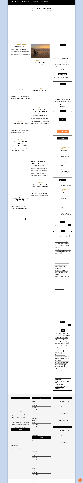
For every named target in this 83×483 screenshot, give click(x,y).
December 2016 (35, 424)
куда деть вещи (58, 268)
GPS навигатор (65, 237)
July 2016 (33, 428)
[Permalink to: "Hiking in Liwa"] (40, 51)
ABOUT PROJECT (15, 1)
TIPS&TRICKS (35, 1)
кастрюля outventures (59, 266)
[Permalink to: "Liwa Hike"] (20, 79)
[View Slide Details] (62, 306)
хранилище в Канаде (59, 288)
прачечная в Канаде (59, 278)
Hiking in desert (58, 239)
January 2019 (34, 418)
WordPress (51, 480)
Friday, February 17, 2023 (22, 91)
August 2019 (34, 414)
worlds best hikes (58, 249)
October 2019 (34, 411)
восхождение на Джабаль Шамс (61, 262)
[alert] (20, 448)
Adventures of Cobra (41, 8)
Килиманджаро (67, 251)
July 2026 (33, 401)
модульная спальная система (61, 272)
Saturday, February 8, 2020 (42, 165)
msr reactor (65, 241)
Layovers (40, 88)
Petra (56, 245)
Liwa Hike (20, 90)
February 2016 (34, 431)
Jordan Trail (65, 239)
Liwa (60, 241)
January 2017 (34, 422)
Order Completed (45, 1)
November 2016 (35, 426)
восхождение (58, 260)
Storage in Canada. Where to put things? (31, 27)
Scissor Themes (37, 480)
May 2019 (33, 416)
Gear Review (38, 182)
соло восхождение (59, 284)
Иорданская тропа (59, 251)
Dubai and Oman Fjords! (25, 27)
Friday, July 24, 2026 (22, 46)
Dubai (68, 234)
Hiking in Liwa (40, 63)
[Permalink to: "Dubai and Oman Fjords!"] (20, 113)
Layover (56, 241)
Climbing (59, 234)
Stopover (67, 245)
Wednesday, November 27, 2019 (23, 201)
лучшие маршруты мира (60, 270)
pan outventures (64, 243)
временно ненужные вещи (60, 264)
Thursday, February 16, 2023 (42, 92)
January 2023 (34, 405)
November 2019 (35, 409)
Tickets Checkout (15, 3)
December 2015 (35, 435)
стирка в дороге (58, 286)
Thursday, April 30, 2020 (42, 115)
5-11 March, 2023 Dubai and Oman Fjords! (62, 78)
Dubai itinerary (58, 235)
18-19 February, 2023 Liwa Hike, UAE (61, 77)
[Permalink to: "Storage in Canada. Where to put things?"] (20, 187)
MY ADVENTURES (25, 1)
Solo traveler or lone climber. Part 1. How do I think (40, 111)
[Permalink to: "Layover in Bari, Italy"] (40, 79)
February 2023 (34, 403)
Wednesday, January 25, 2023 (22, 125)
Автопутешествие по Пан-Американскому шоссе (40, 162)
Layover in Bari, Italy (19, 27)
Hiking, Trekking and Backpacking (40, 60)
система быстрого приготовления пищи (62, 282)
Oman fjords (57, 243)
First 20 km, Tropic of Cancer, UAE (20, 143)
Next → (33, 218)
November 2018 (35, 420)
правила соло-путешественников (62, 276)
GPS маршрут (58, 237)
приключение (67, 278)
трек (64, 286)
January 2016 (34, 433)
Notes (31, 20)
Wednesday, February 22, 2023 (42, 64)
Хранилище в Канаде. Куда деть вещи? (39, 28)
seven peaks (61, 245)
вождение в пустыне (64, 259)
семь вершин (58, 280)
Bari (56, 234)
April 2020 (34, 407)
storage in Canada (58, 247)
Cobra (12, 32)
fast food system (65, 235)
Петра (59, 253)
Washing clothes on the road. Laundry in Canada (40, 186)
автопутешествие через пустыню (62, 257)
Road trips (25, 23)
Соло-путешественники (60, 255)
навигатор (57, 274)
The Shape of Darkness (66, 143)
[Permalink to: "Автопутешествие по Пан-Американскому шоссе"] (40, 148)
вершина (57, 259)
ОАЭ (56, 253)
